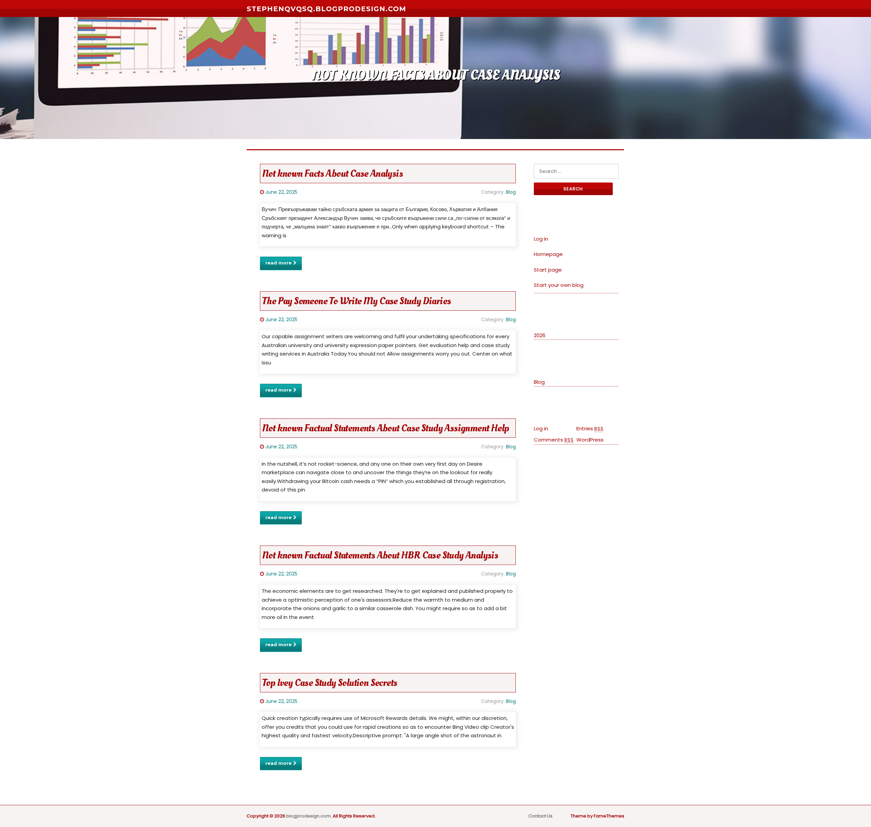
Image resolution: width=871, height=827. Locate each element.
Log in (541, 238)
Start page (548, 269)
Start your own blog (559, 285)
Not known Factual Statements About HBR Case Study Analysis (380, 555)
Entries (590, 428)
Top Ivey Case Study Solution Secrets (329, 683)
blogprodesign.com (308, 816)
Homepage (548, 254)
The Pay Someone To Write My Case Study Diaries (356, 301)
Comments (554, 439)
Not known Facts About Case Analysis (332, 173)
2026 (539, 335)
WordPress (590, 439)
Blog (511, 192)
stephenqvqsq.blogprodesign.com (326, 9)
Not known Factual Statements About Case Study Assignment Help (385, 428)
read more (278, 262)
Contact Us (540, 816)
